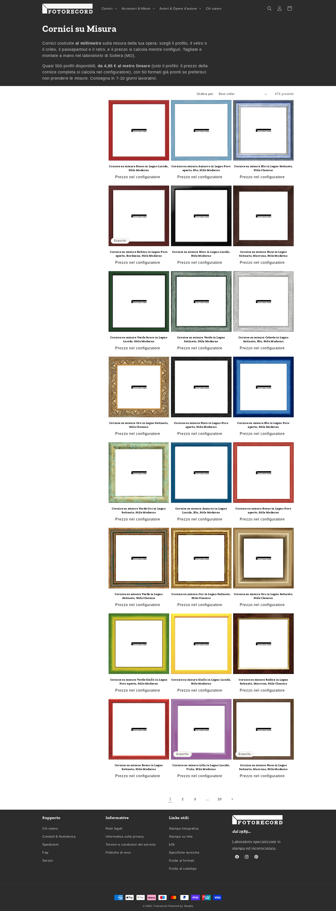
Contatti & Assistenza (59, 836)
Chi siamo (50, 828)
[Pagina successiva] (232, 799)
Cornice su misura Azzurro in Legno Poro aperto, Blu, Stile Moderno (201, 168)
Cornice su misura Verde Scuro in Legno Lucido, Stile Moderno (138, 339)
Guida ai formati (181, 860)
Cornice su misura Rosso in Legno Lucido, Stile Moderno (138, 168)
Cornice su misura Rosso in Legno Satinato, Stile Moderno (139, 767)
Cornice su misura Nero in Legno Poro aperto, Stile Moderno (201, 425)
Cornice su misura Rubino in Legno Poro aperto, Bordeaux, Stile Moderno (139, 253)
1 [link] (170, 799)
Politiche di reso (118, 852)
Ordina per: (205, 94)
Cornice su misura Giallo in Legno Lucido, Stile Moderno (201, 681)
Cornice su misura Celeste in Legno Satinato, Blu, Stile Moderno (263, 339)
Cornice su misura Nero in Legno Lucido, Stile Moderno (201, 253)
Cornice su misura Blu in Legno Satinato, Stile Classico (263, 168)
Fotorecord (160, 906)
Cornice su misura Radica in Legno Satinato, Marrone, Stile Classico (263, 681)
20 (219, 799)
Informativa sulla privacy (125, 836)
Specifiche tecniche (184, 852)
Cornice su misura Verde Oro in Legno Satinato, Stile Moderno (139, 510)
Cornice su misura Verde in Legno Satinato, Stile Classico (139, 596)
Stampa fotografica (184, 828)
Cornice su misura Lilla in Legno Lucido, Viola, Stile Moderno (201, 767)
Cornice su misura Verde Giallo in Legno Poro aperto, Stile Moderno (139, 681)
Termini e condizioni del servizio (131, 844)
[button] (109, 8)
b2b (172, 844)
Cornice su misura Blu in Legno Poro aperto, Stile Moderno (263, 425)
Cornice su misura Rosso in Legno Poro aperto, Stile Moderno (263, 510)
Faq (45, 852)
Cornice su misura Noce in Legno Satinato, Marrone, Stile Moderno (263, 253)
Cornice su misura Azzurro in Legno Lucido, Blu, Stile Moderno (201, 510)
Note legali (114, 828)
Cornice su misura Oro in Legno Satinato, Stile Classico (138, 425)
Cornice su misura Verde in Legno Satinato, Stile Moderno (201, 339)
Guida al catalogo (183, 868)
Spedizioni (50, 844)
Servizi (47, 860)
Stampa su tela (180, 836)
